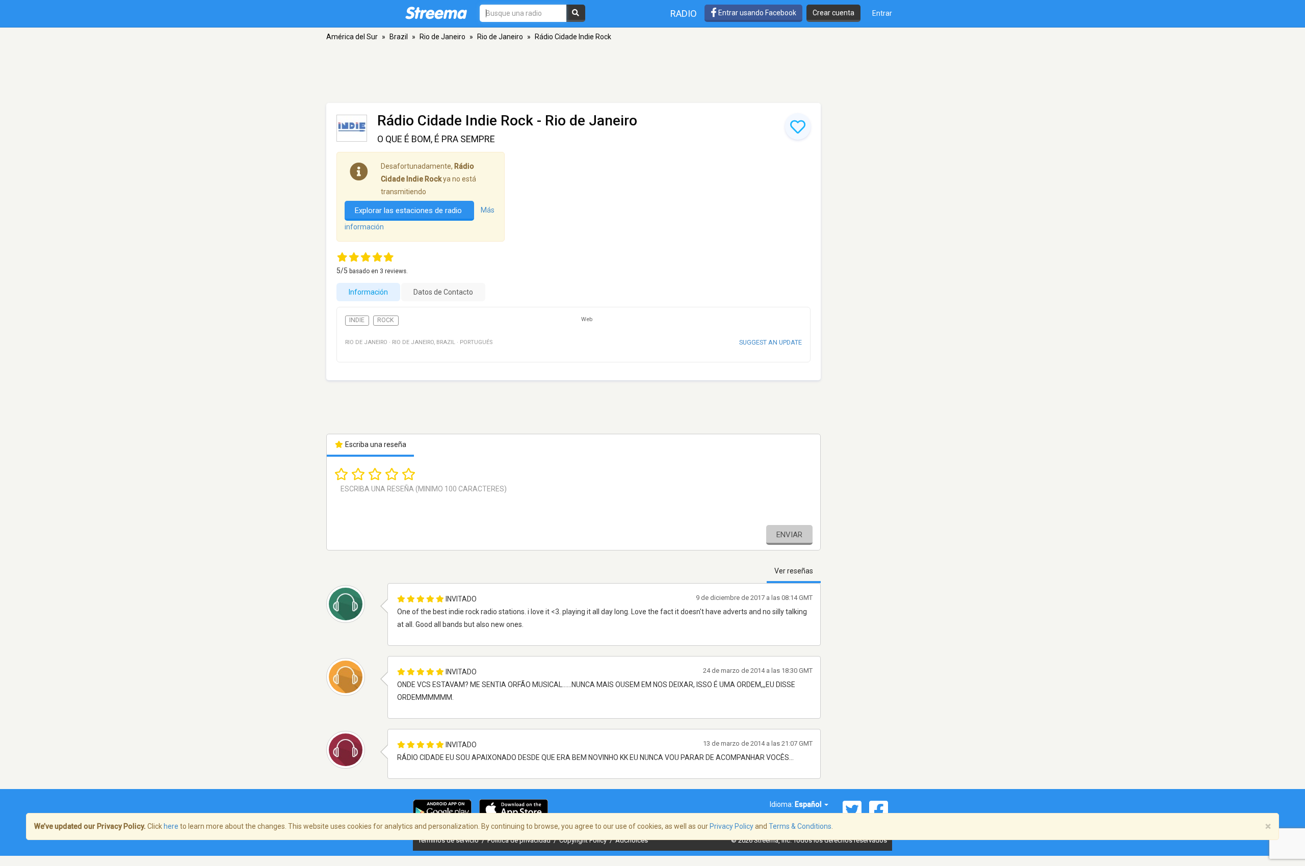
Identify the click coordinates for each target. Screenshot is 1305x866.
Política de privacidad (519, 840)
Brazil (398, 37)
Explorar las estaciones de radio (409, 210)
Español (809, 804)
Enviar (789, 534)
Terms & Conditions (800, 826)
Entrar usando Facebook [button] (756, 13)
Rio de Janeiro (442, 37)
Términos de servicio (449, 840)
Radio (683, 13)
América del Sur (352, 37)
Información (368, 292)
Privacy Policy (731, 826)
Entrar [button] (882, 13)
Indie (356, 320)
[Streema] (436, 13)
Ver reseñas (793, 571)
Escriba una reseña (375, 444)
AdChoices (631, 840)
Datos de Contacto (443, 292)
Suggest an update (770, 342)
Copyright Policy (583, 840)
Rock (385, 320)
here (171, 826)
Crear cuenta (833, 13)
